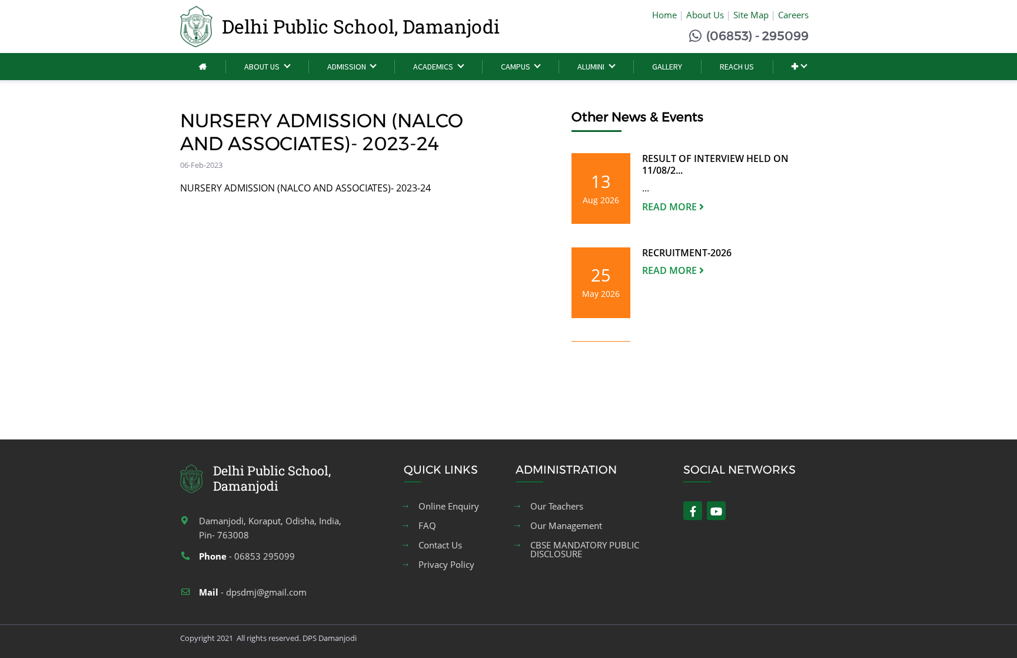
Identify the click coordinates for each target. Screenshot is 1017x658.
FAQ (427, 525)
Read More (670, 206)
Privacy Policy (446, 564)
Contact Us (440, 545)
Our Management (566, 525)
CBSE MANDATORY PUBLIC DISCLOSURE (584, 549)
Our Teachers (556, 506)
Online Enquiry (448, 506)
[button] (799, 67)
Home (664, 15)
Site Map (751, 15)
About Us (705, 15)
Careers (793, 15)
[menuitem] (202, 67)
